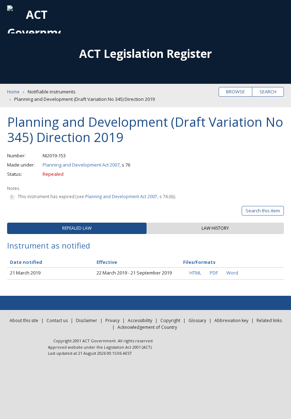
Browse (235, 91)
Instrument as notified (48, 245)
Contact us (57, 320)
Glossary (197, 320)
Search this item (263, 210)
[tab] (77, 228)
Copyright (170, 320)
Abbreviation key (231, 320)
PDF (214, 273)
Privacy (112, 320)
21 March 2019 (25, 273)
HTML (195, 273)
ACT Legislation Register (145, 53)
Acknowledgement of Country (147, 327)
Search (267, 91)
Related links (269, 320)
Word (232, 273)
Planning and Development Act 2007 (81, 165)
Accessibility (140, 320)
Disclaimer (86, 320)
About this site (24, 320)
